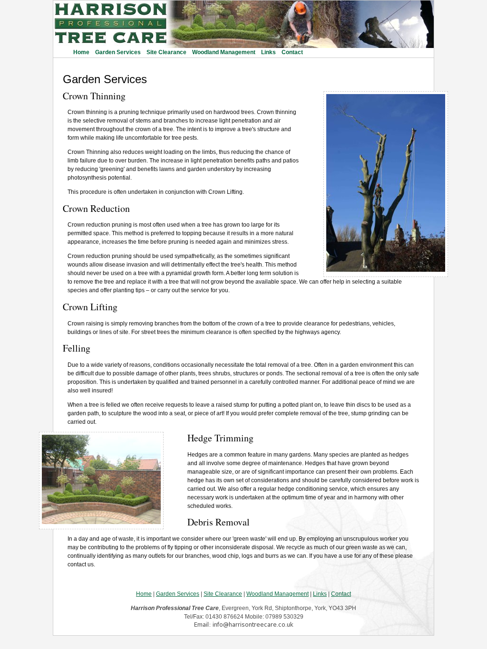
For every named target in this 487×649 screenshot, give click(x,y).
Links (268, 52)
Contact (292, 52)
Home (81, 52)
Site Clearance (166, 52)
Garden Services (118, 52)
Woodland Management (223, 52)
